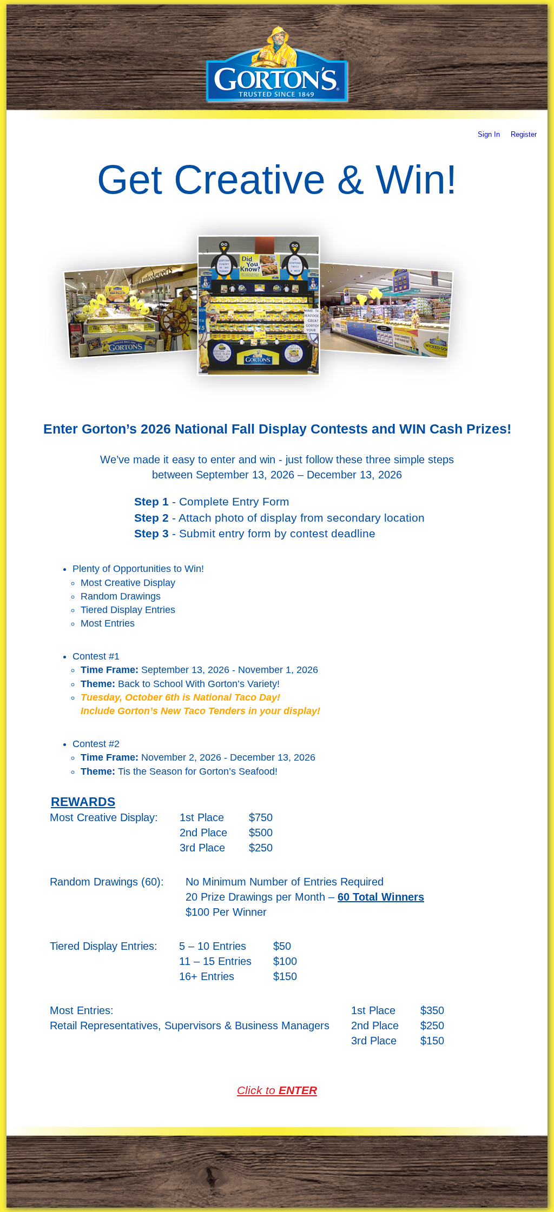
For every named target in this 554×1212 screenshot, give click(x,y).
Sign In (490, 134)
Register (524, 134)
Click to (277, 1090)
